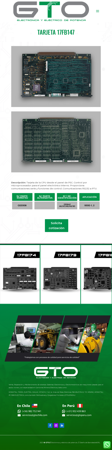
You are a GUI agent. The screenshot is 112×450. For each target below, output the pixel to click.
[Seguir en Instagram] (56, 425)
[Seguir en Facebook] (50, 425)
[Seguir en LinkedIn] (62, 425)
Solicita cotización (56, 225)
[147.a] (56, 170)
